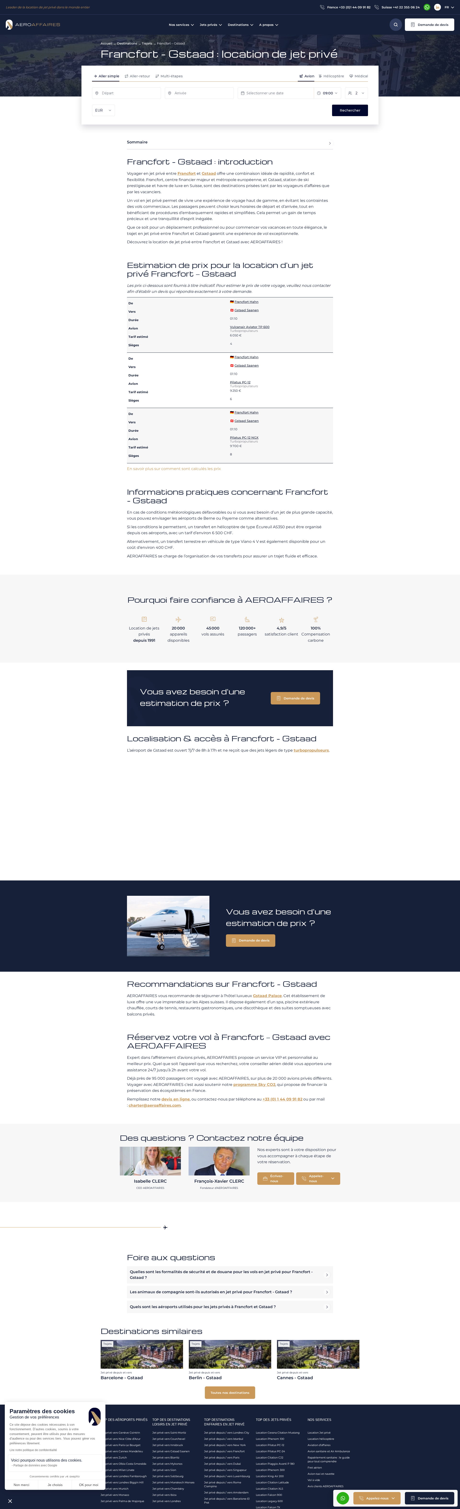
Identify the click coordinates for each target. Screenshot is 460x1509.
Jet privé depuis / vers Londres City (226, 1432)
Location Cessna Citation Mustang (278, 1432)
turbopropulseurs (311, 750)
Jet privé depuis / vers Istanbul (223, 1439)
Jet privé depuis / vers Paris (221, 1457)
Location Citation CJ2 (269, 1457)
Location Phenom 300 (270, 1470)
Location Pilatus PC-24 (270, 1451)
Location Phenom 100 (270, 1439)
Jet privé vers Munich (114, 1488)
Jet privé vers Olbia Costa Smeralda (123, 1463)
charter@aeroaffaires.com (155, 1105)
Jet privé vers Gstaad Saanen (171, 1451)
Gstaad (209, 173)
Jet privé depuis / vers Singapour (225, 1470)
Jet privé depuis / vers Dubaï (222, 1463)
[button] (429, 24)
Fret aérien (315, 1467)
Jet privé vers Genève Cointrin (120, 1432)
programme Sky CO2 (254, 1084)
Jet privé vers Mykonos (167, 1463)
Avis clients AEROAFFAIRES (326, 1486)
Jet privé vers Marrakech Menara (173, 1482)
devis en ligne (175, 1099)
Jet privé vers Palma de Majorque (122, 1501)
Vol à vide (314, 1480)
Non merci (21, 1485)
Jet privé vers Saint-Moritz (169, 1432)
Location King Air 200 (270, 1476)
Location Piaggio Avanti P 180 (275, 1463)
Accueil (106, 43)
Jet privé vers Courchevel (168, 1439)
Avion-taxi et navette (321, 1473)
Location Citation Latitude (272, 1482)
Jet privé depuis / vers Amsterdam (226, 1492)
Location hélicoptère (321, 1439)
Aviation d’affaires (319, 1445)
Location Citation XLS (269, 1488)
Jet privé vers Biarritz (165, 1457)
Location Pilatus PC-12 (270, 1445)
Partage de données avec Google (35, 1465)
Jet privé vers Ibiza (164, 1495)
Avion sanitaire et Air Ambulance (329, 1451)
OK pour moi (88, 1485)
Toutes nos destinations (230, 1393)
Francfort (187, 173)
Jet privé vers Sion (164, 1470)
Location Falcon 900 (269, 1495)
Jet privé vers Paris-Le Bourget (120, 1445)
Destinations (127, 43)
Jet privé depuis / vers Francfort (224, 1451)
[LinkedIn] (437, 7)
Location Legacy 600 (269, 1501)
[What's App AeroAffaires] (427, 7)
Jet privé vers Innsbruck (167, 1445)
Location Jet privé (319, 1432)
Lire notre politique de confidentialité (33, 1450)
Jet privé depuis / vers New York (225, 1445)
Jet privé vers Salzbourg (168, 1476)
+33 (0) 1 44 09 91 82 (282, 1099)
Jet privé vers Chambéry (168, 1488)
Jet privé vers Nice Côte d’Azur (120, 1439)
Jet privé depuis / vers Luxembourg (227, 1476)
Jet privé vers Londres (166, 1501)
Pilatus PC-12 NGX (244, 437)
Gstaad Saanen (247, 310)
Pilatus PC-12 (240, 382)
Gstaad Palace (267, 995)
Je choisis (55, 1485)
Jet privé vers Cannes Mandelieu (122, 1451)
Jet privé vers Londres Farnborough (124, 1476)
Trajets (147, 43)
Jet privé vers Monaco (115, 1495)
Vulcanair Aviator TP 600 (250, 327)
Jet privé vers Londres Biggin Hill (122, 1482)
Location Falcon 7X (268, 1507)
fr (447, 7)
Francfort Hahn (247, 302)
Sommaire (137, 142)
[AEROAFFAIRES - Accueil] (33, 25)
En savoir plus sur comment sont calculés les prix (174, 468)
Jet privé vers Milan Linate (117, 1470)
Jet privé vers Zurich (114, 1457)
